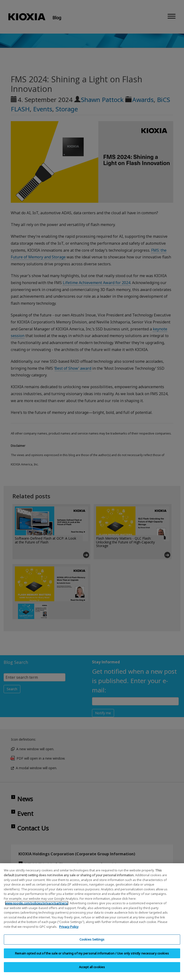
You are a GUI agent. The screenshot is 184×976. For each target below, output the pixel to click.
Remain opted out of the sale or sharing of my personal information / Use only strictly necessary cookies (92, 953)
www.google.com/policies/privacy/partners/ (36, 903)
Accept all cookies (92, 967)
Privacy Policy (69, 926)
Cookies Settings (92, 939)
